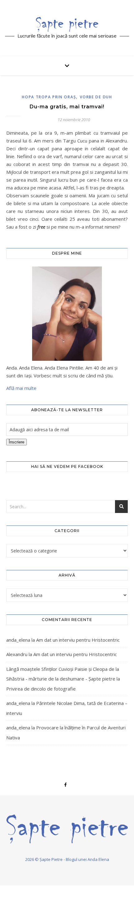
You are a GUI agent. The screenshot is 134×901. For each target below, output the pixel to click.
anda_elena (18, 640)
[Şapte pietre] (67, 24)
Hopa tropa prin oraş (49, 97)
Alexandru (16, 654)
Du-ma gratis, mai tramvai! (67, 107)
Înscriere (16, 442)
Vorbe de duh (96, 97)
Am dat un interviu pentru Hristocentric (78, 640)
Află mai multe (21, 388)
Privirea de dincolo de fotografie (41, 689)
